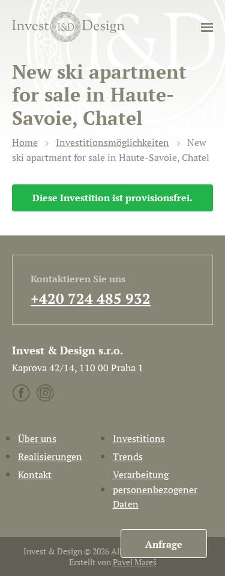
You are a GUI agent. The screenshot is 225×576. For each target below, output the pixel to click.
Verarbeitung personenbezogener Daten (155, 489)
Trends (128, 456)
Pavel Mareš (135, 562)
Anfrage (163, 544)
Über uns (37, 438)
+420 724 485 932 (91, 298)
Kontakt (35, 474)
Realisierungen (50, 456)
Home (25, 142)
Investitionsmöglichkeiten (112, 142)
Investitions (139, 438)
